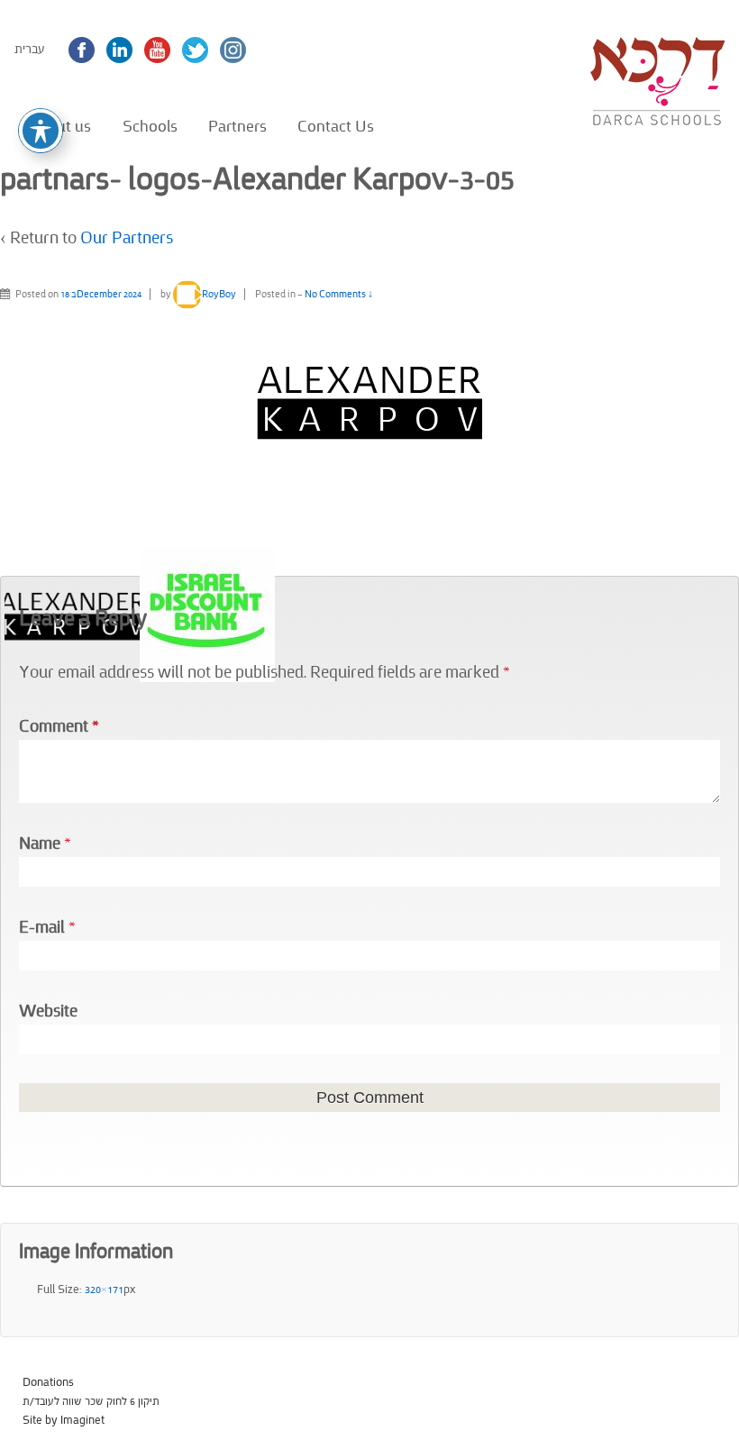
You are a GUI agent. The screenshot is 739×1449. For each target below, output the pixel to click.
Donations (48, 1382)
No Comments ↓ (339, 294)
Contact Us (335, 126)
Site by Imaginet (64, 1420)
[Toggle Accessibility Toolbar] (40, 130)
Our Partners (126, 238)
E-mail (42, 927)
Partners (237, 126)
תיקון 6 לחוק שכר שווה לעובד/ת (91, 1401)
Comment (59, 726)
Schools (150, 126)
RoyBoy (219, 294)
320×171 (104, 1289)
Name (39, 843)
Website (48, 1011)
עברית (29, 49)
